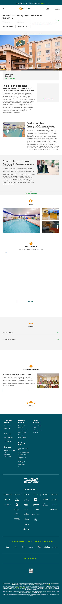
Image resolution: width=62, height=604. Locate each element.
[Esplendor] (35, 505)
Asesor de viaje (22, 437)
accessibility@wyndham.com (20, 587)
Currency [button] (57, 20)
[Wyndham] (45, 500)
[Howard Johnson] (17, 515)
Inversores (35, 432)
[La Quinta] (26, 500)
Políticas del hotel (48, 99)
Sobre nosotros (8, 425)
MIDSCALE (26, 494)
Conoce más (43, 3)
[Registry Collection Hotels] (54, 500)
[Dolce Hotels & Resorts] (54, 505)
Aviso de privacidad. (47, 584)
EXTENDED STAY (7, 494)
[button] (13, 2)
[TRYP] (35, 500)
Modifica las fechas (36, 24)
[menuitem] (3, 8)
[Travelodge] (17, 519)
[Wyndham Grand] (54, 510)
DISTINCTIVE (54, 494)
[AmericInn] (26, 515)
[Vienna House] (35, 515)
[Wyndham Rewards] (30, 480)
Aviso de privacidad (23, 452)
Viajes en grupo (22, 432)
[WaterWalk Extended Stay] (7, 505)
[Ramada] (26, 524)
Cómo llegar (31, 301)
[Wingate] (26, 505)
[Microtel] (17, 510)
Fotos (34, 32)
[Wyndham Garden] (26, 510)
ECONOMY (17, 494)
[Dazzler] (35, 510)
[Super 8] (17, 505)
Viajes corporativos (23, 429)
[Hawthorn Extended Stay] (7, 500)
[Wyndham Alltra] (35, 519)
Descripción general (24, 32)
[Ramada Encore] (26, 529)
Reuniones (21, 434)
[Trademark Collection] (45, 505)
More (40, 32)
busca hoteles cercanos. (46, 24)
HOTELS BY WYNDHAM (31, 489)
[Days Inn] (17, 500)
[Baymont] (26, 519)
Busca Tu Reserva (8, 437)
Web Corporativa (37, 429)
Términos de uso (22, 454)
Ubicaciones (7, 428)
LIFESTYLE (36, 494)
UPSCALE (45, 494)
